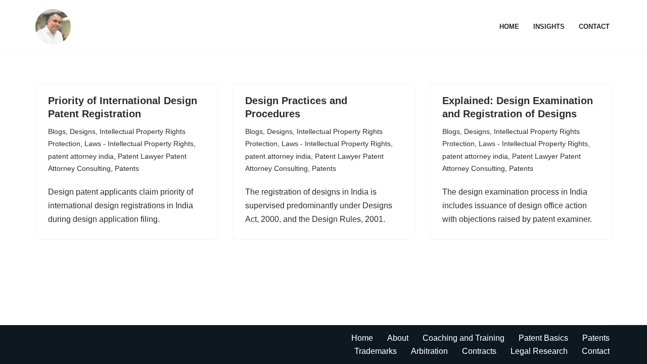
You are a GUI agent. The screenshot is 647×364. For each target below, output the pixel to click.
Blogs (57, 131)
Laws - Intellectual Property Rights (139, 144)
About (397, 338)
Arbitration (429, 351)
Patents (127, 168)
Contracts (479, 351)
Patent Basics (543, 338)
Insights (549, 26)
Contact (594, 26)
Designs (83, 131)
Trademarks (375, 351)
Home (509, 26)
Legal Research (539, 351)
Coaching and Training (463, 338)
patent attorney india (81, 156)
